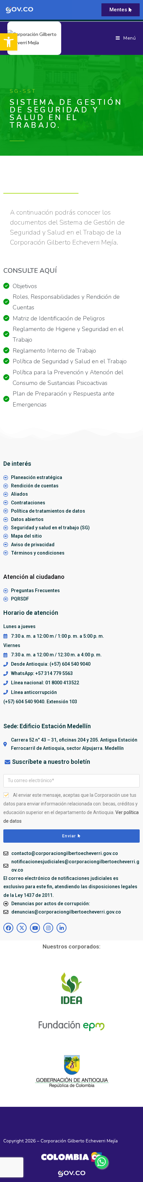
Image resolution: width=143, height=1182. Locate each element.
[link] (8, 42)
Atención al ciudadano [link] (34, 576)
